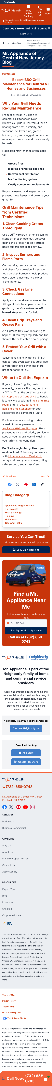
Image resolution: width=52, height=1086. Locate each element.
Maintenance (8, 74)
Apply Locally (9, 871)
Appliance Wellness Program (19, 428)
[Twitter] (18, 484)
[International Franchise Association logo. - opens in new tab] (7, 923)
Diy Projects (11, 509)
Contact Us (8, 865)
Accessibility (8, 1006)
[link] (42, 484)
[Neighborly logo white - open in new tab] (9, 2)
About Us (7, 852)
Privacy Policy (9, 1001)
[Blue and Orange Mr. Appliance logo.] (13, 658)
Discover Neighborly (24, 728)
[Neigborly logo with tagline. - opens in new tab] (39, 657)
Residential (8, 821)
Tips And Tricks (13, 522)
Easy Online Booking (28, 13)
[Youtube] (25, 807)
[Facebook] (10, 484)
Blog (4, 895)
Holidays (9, 515)
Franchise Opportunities (15, 858)
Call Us (40, 13)
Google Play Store (28, 761)
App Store (28, 752)
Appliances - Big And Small (19, 505)
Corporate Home (11, 915)
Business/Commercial (14, 828)
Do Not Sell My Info (11, 1012)
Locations (7, 902)
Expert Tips (8, 889)
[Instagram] (32, 807)
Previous (11, 476)
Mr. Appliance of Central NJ (19, 396)
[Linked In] (34, 484)
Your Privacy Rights (16, 1018)
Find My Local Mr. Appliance (26, 630)
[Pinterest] (26, 484)
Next (43, 476)
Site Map (7, 908)
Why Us (6, 845)
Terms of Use (8, 995)
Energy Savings (13, 512)
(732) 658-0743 (19, 787)
